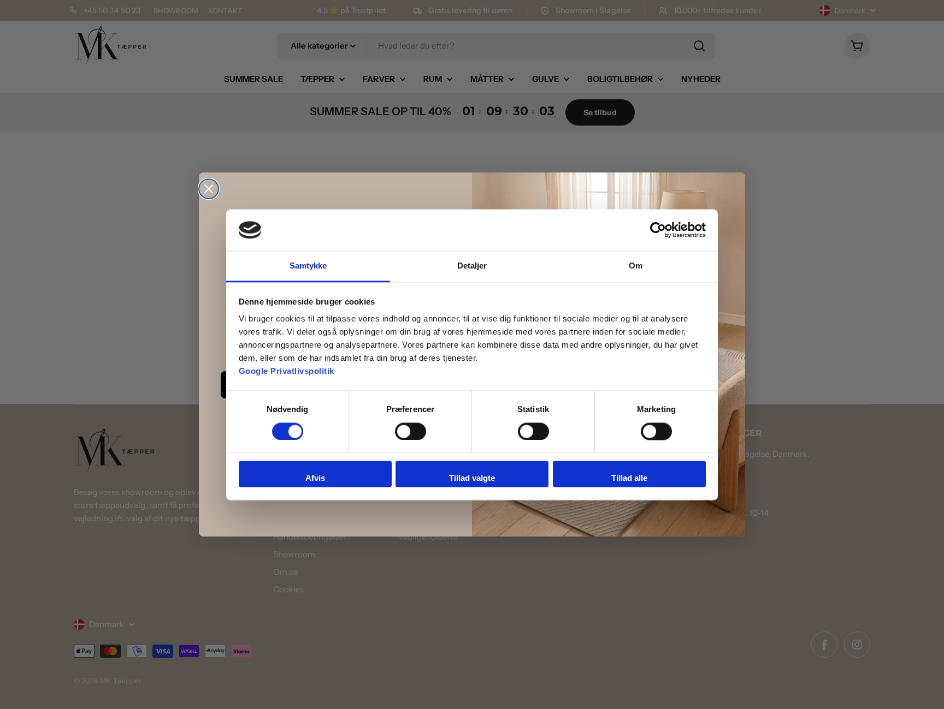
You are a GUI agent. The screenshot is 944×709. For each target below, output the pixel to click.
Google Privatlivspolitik (286, 371)
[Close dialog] (209, 189)
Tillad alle (629, 478)
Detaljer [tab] (472, 266)
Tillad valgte (472, 478)
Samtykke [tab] (308, 266)
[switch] (410, 431)
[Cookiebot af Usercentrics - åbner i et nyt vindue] (658, 230)
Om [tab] (635, 266)
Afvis (315, 478)
